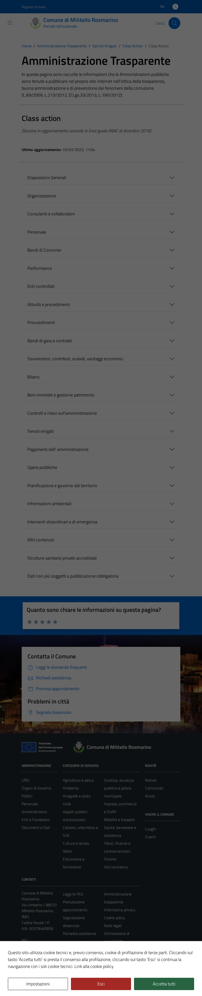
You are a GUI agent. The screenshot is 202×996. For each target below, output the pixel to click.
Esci (101, 983)
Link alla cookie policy (94, 966)
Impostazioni (38, 983)
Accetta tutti (164, 983)
